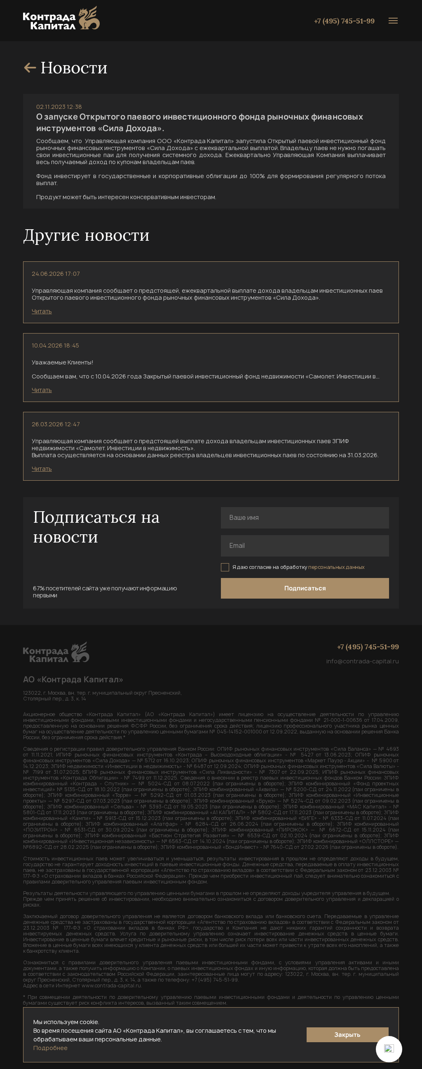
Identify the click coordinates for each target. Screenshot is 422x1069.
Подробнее (50, 1048)
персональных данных (336, 567)
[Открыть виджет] (389, 1049)
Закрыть (347, 1034)
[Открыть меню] (393, 20)
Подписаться (305, 588)
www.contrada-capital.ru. (112, 985)
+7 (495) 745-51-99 (344, 21)
